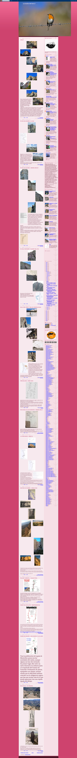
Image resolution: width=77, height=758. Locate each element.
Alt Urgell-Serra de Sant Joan (50, 368)
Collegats (47, 401)
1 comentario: (41, 117)
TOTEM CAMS (51, 197)
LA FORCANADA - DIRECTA (26, 436)
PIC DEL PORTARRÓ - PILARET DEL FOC (29, 249)
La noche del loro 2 (29, 3)
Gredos (47, 416)
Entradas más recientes (24, 752)
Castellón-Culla (48, 392)
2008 (46, 320)
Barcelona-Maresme (49, 380)
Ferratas (47, 412)
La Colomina (48, 423)
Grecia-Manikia (48, 414)
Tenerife (47, 492)
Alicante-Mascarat (48, 350)
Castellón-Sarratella (49, 396)
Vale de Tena (48, 495)
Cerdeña (47, 399)
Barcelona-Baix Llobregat (49, 377)
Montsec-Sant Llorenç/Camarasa (51, 448)
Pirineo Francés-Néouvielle (50, 473)
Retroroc (47, 144)
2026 (46, 262)
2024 (46, 264)
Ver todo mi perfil (53, 325)
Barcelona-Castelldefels (49, 378)
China (47, 400)
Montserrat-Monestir (49, 456)
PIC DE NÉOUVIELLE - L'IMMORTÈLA (52, 234)
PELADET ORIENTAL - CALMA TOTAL (28, 578)
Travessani (47, 494)
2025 (46, 263)
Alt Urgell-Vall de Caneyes (50, 369)
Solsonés (47, 488)
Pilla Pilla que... (48, 135)
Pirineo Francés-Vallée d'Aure (50, 475)
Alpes (47, 359)
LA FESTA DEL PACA (49, 64)
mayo (47, 279)
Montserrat (47, 451)
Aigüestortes (41, 304)
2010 (46, 318)
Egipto (47, 407)
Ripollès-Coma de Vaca (49, 480)
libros (46, 424)
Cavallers (47, 398)
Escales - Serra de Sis (49, 409)
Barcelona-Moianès (49, 381)
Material (47, 433)
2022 (46, 266)
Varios (47, 504)
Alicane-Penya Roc (48, 347)
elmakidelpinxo (48, 118)
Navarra (47, 461)
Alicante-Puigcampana (49, 354)
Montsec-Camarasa (49, 442)
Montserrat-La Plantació (40, 433)
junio (47, 278)
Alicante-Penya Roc (49, 351)
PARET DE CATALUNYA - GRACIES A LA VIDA (53, 239)
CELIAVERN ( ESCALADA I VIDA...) (51, 126)
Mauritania (47, 434)
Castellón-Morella (48, 394)
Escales (47, 408)
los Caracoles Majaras (49, 71)
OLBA (50, 244)
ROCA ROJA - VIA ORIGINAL (26, 685)
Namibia (47, 460)
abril (47, 280)
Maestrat (47, 426)
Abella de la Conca (48, 345)
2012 (46, 316)
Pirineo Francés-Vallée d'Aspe (50, 474)
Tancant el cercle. (52, 89)
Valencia (47, 496)
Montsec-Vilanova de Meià (50, 450)
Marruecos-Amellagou (49, 428)
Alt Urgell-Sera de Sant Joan (50, 367)
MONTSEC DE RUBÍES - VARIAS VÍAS (28, 488)
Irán (46, 418)
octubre (48, 274)
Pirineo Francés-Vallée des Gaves (51, 476)
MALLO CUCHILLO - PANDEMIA (52, 209)
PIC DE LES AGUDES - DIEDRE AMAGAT (29, 167)
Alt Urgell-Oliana (48, 362)
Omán (47, 463)
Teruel (47, 493)
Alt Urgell (47, 360)
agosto (48, 276)
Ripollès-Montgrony (49, 482)
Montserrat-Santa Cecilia (49, 459)
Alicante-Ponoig (48, 353)
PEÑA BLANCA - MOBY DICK (26, 380)
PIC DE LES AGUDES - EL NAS (27, 121)
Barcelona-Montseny (49, 382)
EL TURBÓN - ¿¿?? (49, 305)
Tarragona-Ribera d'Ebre (49, 491)
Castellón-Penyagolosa (49, 395)
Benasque (47, 385)
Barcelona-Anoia (48, 376)
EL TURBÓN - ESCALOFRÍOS (50, 304)
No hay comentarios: (40, 164)
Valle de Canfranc (48, 499)
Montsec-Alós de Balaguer (50, 441)
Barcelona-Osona (48, 383)
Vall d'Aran (47, 497)
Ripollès (47, 479)
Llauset (47, 425)
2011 (46, 317)
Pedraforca (47, 466)
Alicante (47, 348)
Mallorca (47, 427)
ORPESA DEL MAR (52, 227)
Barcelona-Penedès (49, 384)
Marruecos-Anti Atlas (49, 429)
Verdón (47, 505)
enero (47, 309)
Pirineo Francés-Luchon (49, 472)
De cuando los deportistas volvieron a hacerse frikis (53, 146)
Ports (46, 477)
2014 (46, 314)
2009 (46, 319)
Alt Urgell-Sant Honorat (49, 366)
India (46, 417)
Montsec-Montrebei (40, 633)
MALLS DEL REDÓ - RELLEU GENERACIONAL (30, 307)
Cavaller (47, 397)
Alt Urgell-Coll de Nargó (49, 361)
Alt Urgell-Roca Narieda (49, 365)
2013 (46, 315)
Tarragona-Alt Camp (49, 489)
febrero (48, 308)
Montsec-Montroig (48, 447)
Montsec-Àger (48, 440)
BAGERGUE (51, 221)
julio (47, 277)
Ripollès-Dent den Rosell (49, 481)
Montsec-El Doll (48, 445)
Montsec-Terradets (48, 449)
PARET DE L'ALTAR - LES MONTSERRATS (50, 301)
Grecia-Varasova (48, 415)
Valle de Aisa (48, 498)
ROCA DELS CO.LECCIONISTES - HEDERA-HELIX (31, 409)
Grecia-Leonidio (48, 413)
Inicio (33, 752)
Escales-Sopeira (48, 410)
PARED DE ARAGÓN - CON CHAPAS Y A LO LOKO (31, 636)
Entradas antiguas (40, 752)
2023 (46, 265)
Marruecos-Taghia (48, 430)
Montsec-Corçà (48, 444)
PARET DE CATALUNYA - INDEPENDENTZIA (30, 605)
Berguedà (47, 386)
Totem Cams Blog (48, 96)
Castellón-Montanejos (49, 393)
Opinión (47, 464)
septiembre (48, 275)
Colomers (47, 402)
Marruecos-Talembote (49, 431)
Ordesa (47, 465)
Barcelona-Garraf (48, 379)
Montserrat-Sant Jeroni (49, 458)
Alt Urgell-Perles (48, 363)
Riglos (47, 478)
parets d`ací (48, 80)
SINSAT (22, 39)
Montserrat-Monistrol (49, 457)
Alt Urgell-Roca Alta (49, 364)
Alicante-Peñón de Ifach (49, 352)
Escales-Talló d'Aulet (49, 411)
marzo (48, 307)
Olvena (47, 462)
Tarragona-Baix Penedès (49, 490)
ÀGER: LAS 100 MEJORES (53, 215)
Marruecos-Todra (48, 432)
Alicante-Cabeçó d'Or (49, 349)
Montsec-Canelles (48, 443)
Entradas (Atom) (27, 754)
